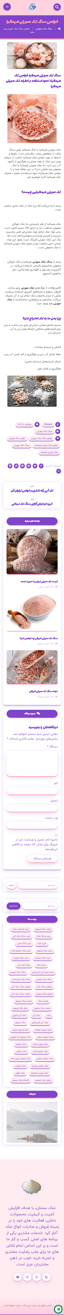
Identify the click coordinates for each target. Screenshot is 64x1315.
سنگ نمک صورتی (42, 262)
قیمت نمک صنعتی (42, 1008)
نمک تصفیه (21, 1044)
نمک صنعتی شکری (45, 1058)
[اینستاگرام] (27, 1277)
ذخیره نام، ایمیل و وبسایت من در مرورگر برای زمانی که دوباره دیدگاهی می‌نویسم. (35, 844)
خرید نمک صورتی (20, 958)
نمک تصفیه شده (40, 1051)
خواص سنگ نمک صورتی (41, 438)
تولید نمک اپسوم (43, 929)
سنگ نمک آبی (24, 965)
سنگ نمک (41, 965)
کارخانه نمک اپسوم (20, 1080)
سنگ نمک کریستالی (21, 979)
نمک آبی (36, 1015)
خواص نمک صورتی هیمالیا (46, 445)
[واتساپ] (37, 1277)
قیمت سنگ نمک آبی (20, 994)
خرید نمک (41, 943)
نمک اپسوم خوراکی (43, 1030)
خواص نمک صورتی (17, 438)
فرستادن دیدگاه (42, 858)
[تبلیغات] (32, 1122)
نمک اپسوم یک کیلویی (20, 1037)
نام (56, 783)
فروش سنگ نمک (44, 987)
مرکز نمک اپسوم (20, 1008)
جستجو (11, 885)
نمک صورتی (28, 288)
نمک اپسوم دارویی (20, 1030)
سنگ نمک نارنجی (44, 979)
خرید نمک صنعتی (42, 958)
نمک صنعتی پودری (40, 1066)
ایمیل (54, 801)
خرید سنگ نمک (44, 936)
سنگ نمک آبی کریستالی (42, 972)
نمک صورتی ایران (46, 587)
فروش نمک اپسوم (44, 994)
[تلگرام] (18, 1277)
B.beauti (48, 424)
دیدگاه (52, 747)
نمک (49, 1015)
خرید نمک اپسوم (44, 951)
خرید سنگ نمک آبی (21, 936)
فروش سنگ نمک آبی (21, 987)
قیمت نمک (43, 1001)
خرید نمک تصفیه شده (21, 951)
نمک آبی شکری (19, 1015)
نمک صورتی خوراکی (45, 643)
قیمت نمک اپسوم (24, 1001)
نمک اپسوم (20, 1022)
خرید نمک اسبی (24, 943)
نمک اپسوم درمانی (45, 1037)
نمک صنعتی (21, 1051)
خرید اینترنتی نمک (21, 929)
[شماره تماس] (46, 1277)
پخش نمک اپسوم (43, 1080)
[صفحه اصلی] (59, 28)
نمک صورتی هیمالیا (49, 452)
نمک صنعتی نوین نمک (20, 1058)
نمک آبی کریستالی (40, 1022)
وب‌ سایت (51, 818)
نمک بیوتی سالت (40, 1044)
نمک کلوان (19, 1073)
